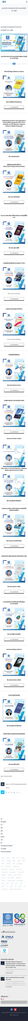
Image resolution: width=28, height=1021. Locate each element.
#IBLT (14, 860)
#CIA (18, 858)
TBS (13, 784)
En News (3, 821)
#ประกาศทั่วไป (11, 877)
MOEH (2, 836)
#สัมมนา (3, 880)
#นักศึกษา (4, 875)
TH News (3, 848)
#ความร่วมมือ (5, 872)
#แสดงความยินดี (11, 880)
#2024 (3, 858)
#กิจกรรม (12, 869)
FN (1, 824)
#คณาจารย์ (8, 784)
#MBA (19, 860)
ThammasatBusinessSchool (20, 784)
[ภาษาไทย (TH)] (1, 999)
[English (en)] (3, 999)
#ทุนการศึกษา (13, 872)
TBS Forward (4, 889)
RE (1, 842)
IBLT (2, 827)
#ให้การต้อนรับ (20, 880)
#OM (14, 863)
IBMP (11, 886)
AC (1, 818)
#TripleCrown (5, 869)
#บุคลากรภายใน (17, 875)
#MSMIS (8, 863)
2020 (12, 883)
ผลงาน (7, 787)
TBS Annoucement (7, 845)
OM (2, 839)
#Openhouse (20, 863)
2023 (3, 886)
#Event (3, 860)
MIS (2, 830)
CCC (7, 886)
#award (8, 858)
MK (2, 833)
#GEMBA (9, 860)
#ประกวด (4, 877)
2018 (3, 883)
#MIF (24, 860)
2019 (7, 883)
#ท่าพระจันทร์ (21, 872)
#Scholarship (8, 866)
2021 (16, 883)
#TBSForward (16, 866)
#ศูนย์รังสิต (18, 877)
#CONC (23, 858)
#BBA (13, 858)
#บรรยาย (10, 875)
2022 (21, 883)
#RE (2, 866)
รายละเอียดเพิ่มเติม (14, 107)
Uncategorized (6, 851)
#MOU (3, 863)
